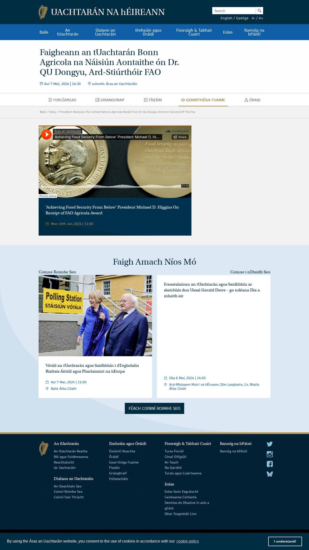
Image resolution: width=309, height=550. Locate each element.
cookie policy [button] (187, 541)
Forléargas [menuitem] (65, 101)
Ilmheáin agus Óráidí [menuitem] (148, 32)
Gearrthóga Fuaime (124, 462)
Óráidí (114, 457)
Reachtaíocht (64, 462)
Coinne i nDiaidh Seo (250, 272)
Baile (43, 112)
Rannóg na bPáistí (233, 451)
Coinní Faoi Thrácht (69, 497)
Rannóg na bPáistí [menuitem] (254, 32)
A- (253, 18)
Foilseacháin (118, 479)
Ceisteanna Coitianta (181, 497)
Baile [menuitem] (44, 32)
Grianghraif (117, 473)
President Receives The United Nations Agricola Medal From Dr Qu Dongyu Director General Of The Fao (128, 112)
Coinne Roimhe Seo (57, 272)
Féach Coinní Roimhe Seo (154, 408)
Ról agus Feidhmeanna (71, 457)
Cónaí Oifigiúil (175, 457)
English (226, 18)
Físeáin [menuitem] (156, 101)
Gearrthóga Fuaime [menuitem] (207, 101)
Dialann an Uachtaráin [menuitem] (105, 32)
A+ (261, 18)
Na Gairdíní (173, 467)
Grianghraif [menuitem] (113, 101)
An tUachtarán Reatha (70, 451)
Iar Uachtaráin (65, 467)
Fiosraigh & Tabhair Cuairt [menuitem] (194, 32)
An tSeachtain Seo (68, 486)
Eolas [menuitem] (227, 32)
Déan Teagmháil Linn (181, 513)
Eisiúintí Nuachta (122, 451)
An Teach (171, 462)
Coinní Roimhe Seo (68, 491)
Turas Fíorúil (174, 451)
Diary (52, 112)
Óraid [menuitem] (256, 101)
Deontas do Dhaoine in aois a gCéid (187, 505)
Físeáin (114, 467)
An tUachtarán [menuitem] (67, 32)
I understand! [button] (285, 541)
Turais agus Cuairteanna (183, 473)
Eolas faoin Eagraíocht (181, 491)
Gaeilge (242, 18)
